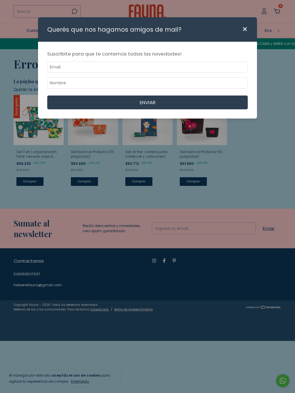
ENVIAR (148, 102)
